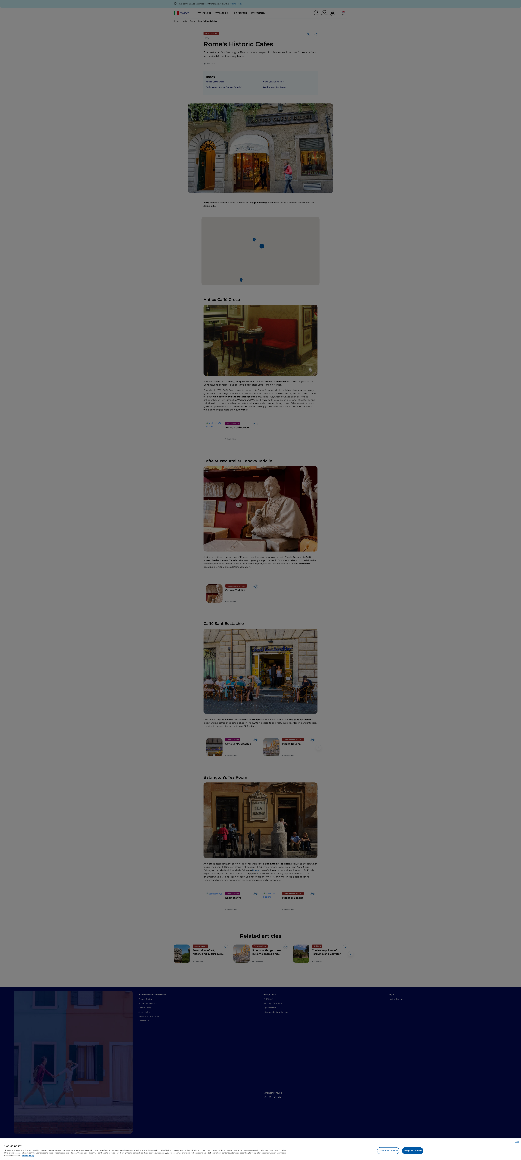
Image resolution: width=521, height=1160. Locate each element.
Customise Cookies (388, 1150)
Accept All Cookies (412, 1150)
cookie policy (28, 1155)
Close (517, 1142)
